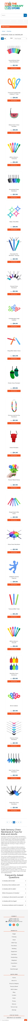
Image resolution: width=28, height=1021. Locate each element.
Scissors (14, 966)
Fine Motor (14, 945)
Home (3, 31)
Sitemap (14, 1010)
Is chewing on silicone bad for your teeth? (13, 897)
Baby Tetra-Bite (14, 221)
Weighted (14, 960)
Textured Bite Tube (14, 609)
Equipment (14, 951)
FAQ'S (14, 998)
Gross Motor (14, 963)
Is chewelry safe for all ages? (9, 901)
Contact (14, 995)
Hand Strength (14, 969)
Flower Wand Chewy (14, 480)
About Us (14, 980)
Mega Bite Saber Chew (14, 350)
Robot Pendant (14, 447)
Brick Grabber (14, 705)
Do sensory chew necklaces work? (11, 885)
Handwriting (14, 957)
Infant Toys (14, 942)
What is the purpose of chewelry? (10, 893)
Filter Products (6, 26)
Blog (14, 992)
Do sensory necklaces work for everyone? (12, 905)
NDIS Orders (14, 989)
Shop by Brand (14, 986)
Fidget (14, 934)
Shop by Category (14, 983)
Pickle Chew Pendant (14, 383)
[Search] (25, 15)
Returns (14, 1004)
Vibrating (14, 948)
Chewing (9, 31)
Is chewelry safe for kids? (8, 880)
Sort (11, 38)
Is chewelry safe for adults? (9, 889)
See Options (14, 68)
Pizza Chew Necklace (14, 544)
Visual (14, 939)
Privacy (14, 1001)
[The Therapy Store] (14, 5)
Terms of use (14, 1007)
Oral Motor (14, 954)
